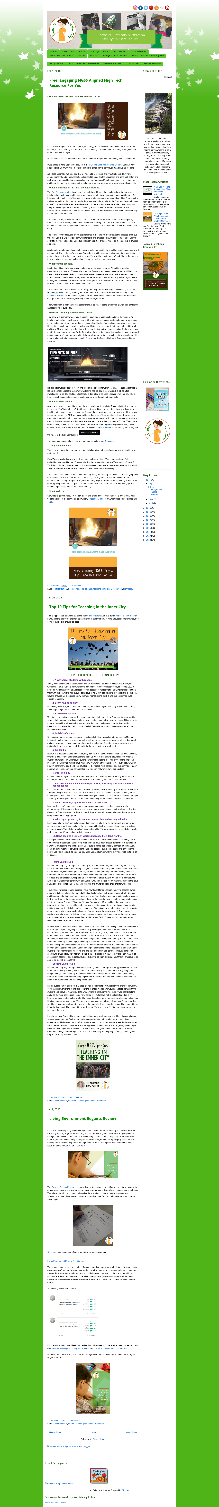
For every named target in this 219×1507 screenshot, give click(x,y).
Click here (52, 1252)
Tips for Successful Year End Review (110, 1348)
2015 (148, 528)
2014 (148, 532)
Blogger (125, 1490)
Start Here (53, 51)
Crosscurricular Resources (112, 64)
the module (106, 427)
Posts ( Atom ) (99, 1439)
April (151, 503)
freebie (71, 589)
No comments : (78, 586)
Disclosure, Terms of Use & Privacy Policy (56, 1502)
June (151, 499)
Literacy (106, 51)
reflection (72, 1101)
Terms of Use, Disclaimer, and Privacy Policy (148, 56)
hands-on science (84, 589)
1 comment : (75, 1420)
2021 (148, 480)
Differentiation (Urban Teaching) (61, 56)
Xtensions (109, 441)
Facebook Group (96, 499)
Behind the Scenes (68, 51)
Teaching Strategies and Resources (114, 56)
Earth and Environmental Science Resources (83, 64)
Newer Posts (55, 1432)
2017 (148, 520)
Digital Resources (133, 64)
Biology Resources (56, 64)
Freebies (82, 51)
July (151, 484)
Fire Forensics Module (61, 192)
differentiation (60, 589)
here (85, 496)
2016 (148, 524)
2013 (148, 536)
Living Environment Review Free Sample (65, 1261)
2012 (148, 540)
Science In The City (123, 616)
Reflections (94, 56)
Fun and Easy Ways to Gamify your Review (69, 1348)
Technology (94, 51)
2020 (148, 508)
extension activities (56, 296)
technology (128, 589)
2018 (148, 516)
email (49, 502)
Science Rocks (94, 616)
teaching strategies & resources (107, 589)
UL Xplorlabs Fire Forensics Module (105, 165)
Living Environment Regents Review (82, 1118)
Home (93, 1432)
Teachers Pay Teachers (152, 64)
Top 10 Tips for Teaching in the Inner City (87, 606)
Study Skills (81, 56)
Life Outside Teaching (139, 51)
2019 (148, 512)
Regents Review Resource (64, 1187)
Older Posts (131, 1432)
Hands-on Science (120, 51)
